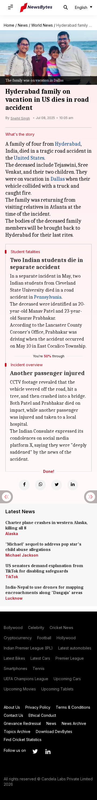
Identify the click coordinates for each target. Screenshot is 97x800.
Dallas (57, 179)
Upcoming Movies (20, 689)
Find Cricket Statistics (22, 739)
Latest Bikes (14, 658)
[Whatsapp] (40, 485)
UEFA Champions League (26, 678)
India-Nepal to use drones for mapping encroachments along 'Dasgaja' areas (44, 590)
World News (42, 25)
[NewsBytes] (36, 7)
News (23, 25)
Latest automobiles (74, 648)
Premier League (70, 658)
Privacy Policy (37, 707)
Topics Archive (17, 731)
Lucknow (14, 598)
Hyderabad (68, 144)
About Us (12, 707)
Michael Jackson (21, 555)
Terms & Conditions (73, 707)
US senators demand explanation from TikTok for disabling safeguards (44, 568)
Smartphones (15, 668)
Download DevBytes (54, 731)
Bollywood (13, 627)
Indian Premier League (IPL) (28, 648)
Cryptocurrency (18, 637)
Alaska (11, 533)
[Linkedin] (72, 485)
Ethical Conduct (42, 715)
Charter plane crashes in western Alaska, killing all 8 (46, 525)
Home (9, 25)
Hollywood (66, 637)
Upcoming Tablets (57, 689)
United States (29, 158)
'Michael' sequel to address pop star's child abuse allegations (43, 547)
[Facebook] (24, 485)
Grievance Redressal (22, 723)
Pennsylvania (47, 297)
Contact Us (13, 715)
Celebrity (36, 627)
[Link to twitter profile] (35, 751)
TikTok (11, 576)
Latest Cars (40, 658)
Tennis (38, 668)
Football (44, 637)
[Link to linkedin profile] (47, 751)
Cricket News (61, 627)
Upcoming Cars (67, 678)
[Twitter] (56, 485)
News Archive (74, 723)
